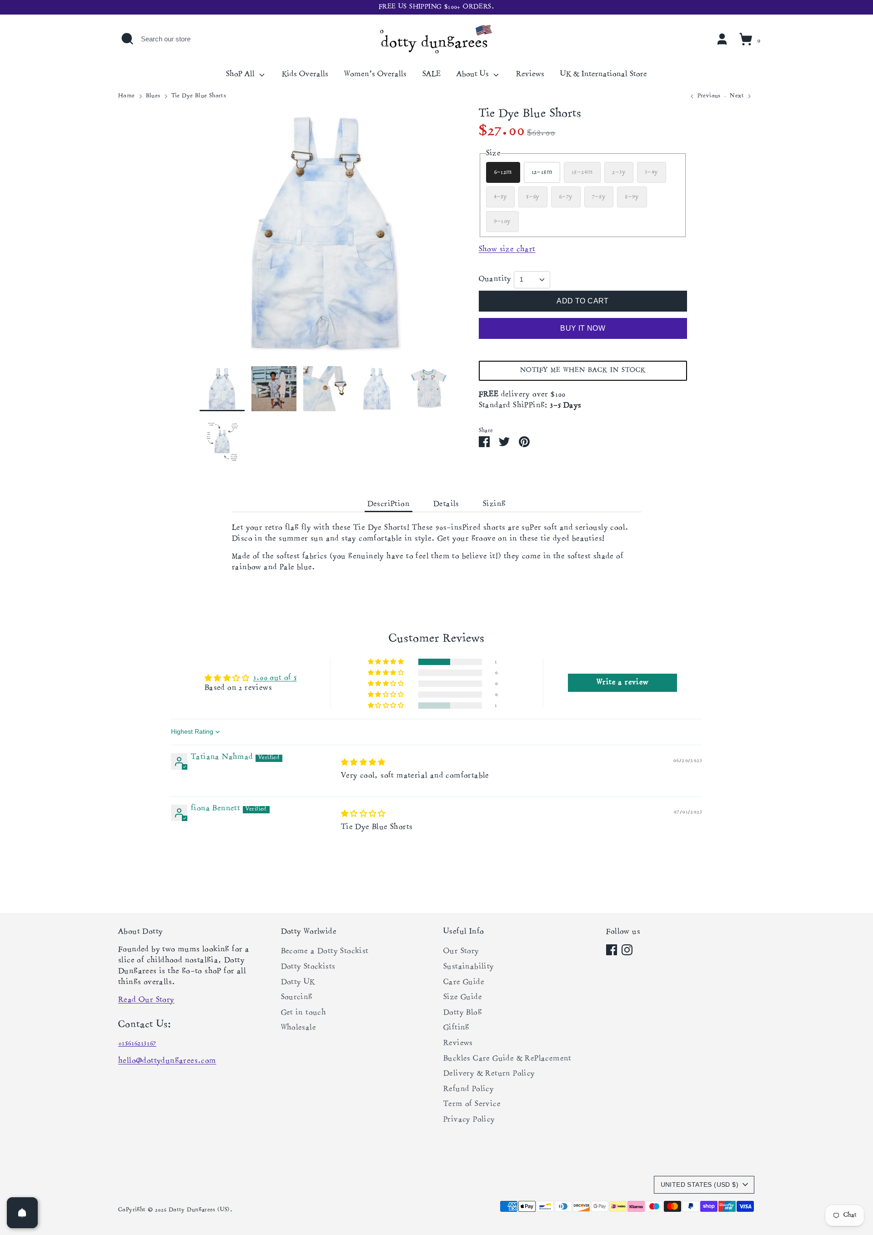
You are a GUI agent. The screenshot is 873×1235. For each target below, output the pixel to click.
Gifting (456, 1028)
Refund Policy (468, 1089)
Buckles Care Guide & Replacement (507, 1059)
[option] (326, 236)
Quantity (495, 279)
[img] (363, 762)
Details (446, 504)
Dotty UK (298, 983)
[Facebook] (611, 949)
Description (388, 504)
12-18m (542, 172)
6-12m (503, 172)
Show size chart (507, 250)
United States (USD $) (699, 1184)
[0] (746, 39)
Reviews (530, 75)
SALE (431, 75)
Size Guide (462, 998)
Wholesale (298, 1028)
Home (126, 96)
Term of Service (472, 1104)
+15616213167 (137, 1043)
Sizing (494, 504)
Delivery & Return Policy (489, 1074)
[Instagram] (627, 949)
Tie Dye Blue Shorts (198, 96)
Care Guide (463, 983)
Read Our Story (146, 1000)
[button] (583, 371)
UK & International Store (603, 75)
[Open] (22, 1212)
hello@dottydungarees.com (167, 1061)
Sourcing (297, 998)
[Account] (722, 39)
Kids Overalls (305, 75)
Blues (153, 96)
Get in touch (303, 1013)
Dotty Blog (462, 1013)
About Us (474, 75)
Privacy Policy (469, 1120)
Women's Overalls (375, 75)
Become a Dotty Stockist (325, 952)
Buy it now (582, 328)
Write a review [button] (623, 683)
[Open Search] (127, 39)
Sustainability (468, 967)
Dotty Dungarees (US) (199, 1210)
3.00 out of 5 (274, 678)
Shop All (241, 75)
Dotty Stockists (308, 967)
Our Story (461, 952)
